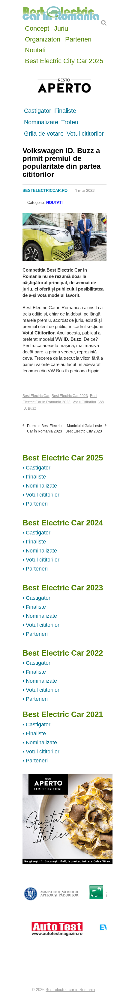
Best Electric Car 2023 (70, 396)
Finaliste (65, 110)
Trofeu (69, 122)
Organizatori (42, 38)
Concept (37, 28)
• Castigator (36, 468)
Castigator (37, 110)
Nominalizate (41, 122)
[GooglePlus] (41, 219)
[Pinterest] (48, 219)
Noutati (35, 49)
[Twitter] (33, 219)
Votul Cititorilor (84, 402)
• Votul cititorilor (40, 495)
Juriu (61, 28)
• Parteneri (35, 504)
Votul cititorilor (85, 133)
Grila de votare (44, 133)
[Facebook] (25, 219)
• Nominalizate (39, 486)
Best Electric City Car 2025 (64, 60)
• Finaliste (34, 477)
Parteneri (78, 38)
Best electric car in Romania (70, 989)
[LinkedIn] (55, 219)
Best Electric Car (36, 396)
